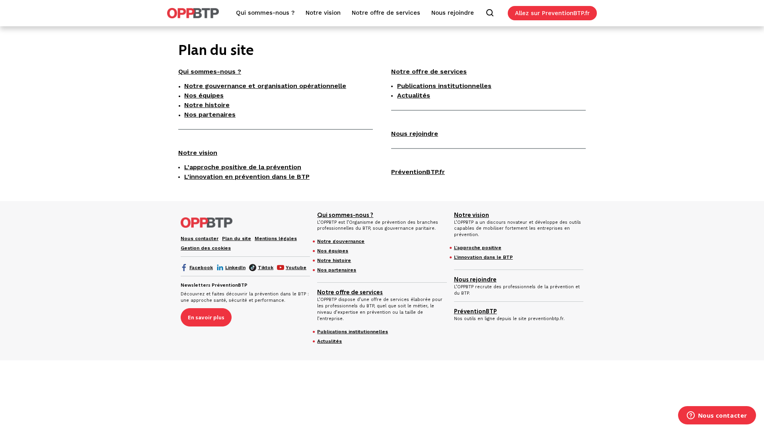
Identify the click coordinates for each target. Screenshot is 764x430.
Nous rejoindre (414, 133)
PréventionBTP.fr (418, 172)
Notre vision (197, 152)
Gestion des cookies (206, 248)
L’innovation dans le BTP (483, 257)
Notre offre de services (429, 71)
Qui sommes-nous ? (209, 71)
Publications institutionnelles (444, 86)
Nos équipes (204, 95)
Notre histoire (207, 105)
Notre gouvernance (340, 241)
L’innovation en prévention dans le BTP (247, 176)
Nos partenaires (210, 114)
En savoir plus (206, 317)
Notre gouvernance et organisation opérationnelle (265, 86)
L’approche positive (477, 247)
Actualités (413, 95)
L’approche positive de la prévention (242, 167)
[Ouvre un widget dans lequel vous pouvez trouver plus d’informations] (717, 416)
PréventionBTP (475, 311)
